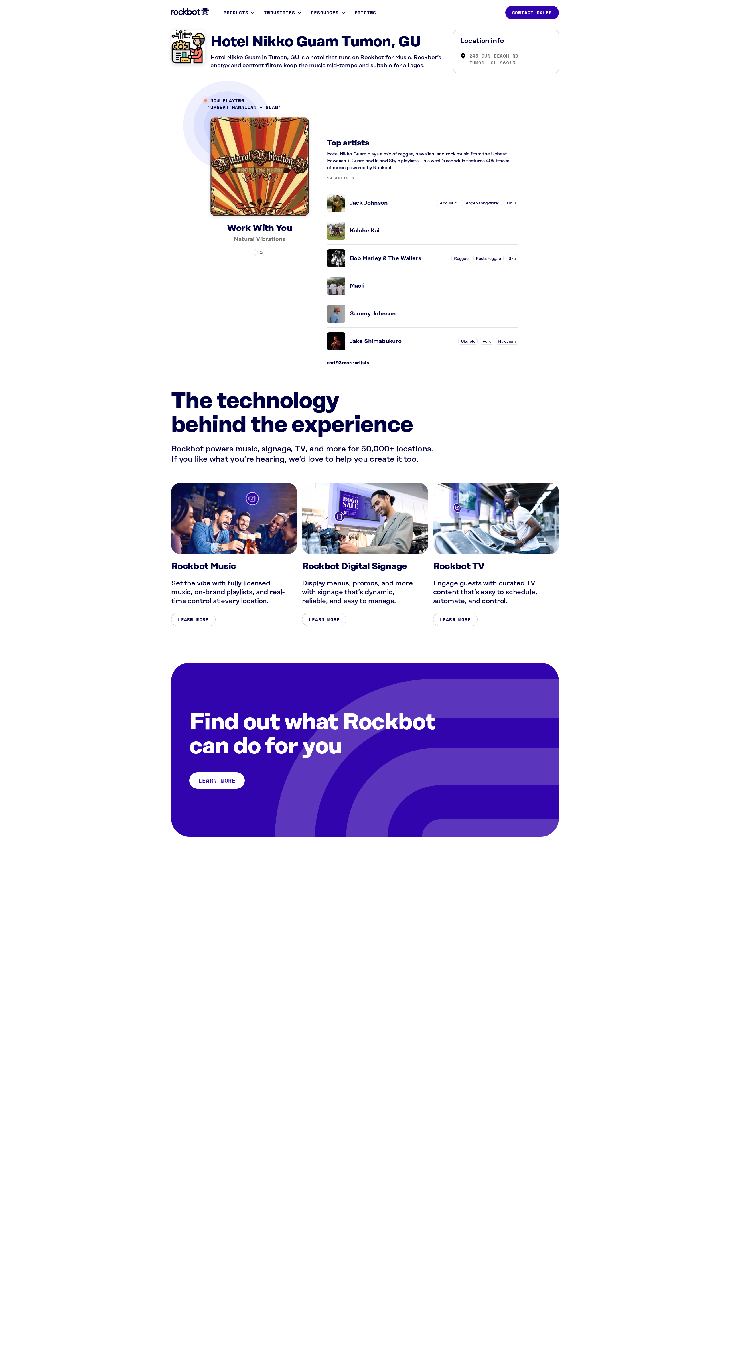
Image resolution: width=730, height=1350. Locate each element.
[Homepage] (190, 11)
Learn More (193, 619)
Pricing (365, 12)
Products (236, 12)
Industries (279, 12)
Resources (324, 12)
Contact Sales (532, 12)
